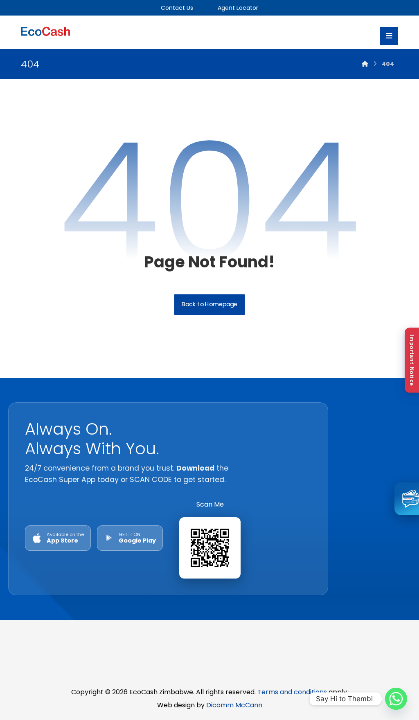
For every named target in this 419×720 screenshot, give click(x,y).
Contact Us (177, 8)
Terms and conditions (292, 692)
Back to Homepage (210, 305)
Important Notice (412, 360)
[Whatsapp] (396, 699)
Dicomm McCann (234, 705)
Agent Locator (237, 8)
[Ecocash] (45, 32)
